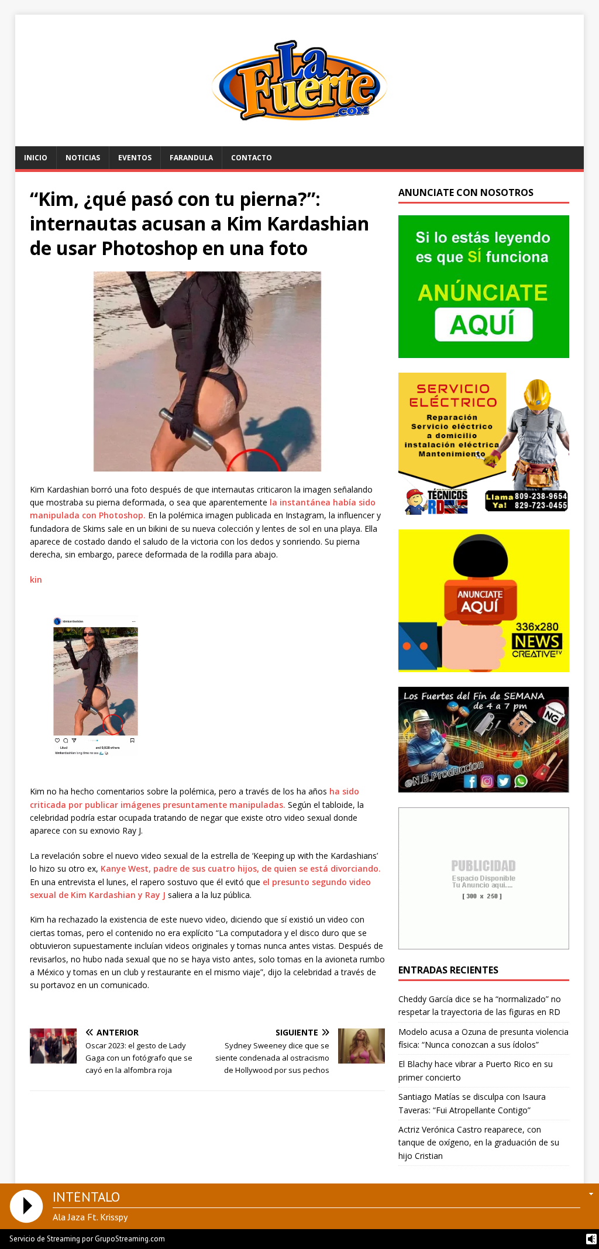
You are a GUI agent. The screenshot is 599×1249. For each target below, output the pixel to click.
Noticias (83, 158)
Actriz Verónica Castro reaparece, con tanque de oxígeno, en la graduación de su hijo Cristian (478, 1142)
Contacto (251, 158)
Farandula (191, 158)
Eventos (135, 158)
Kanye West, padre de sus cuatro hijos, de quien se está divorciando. (241, 868)
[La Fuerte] (299, 139)
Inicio (35, 158)
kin (36, 579)
